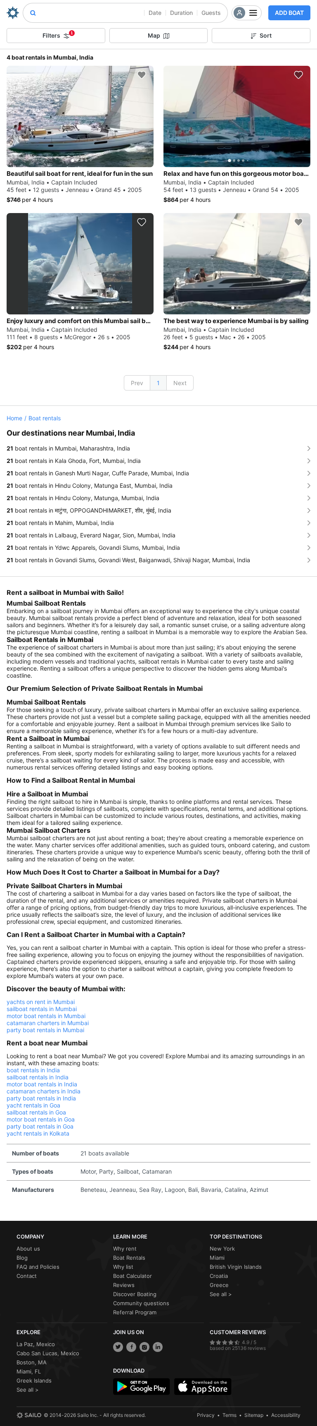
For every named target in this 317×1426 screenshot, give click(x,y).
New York (222, 1248)
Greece (219, 1285)
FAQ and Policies (38, 1266)
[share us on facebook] (131, 1347)
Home (14, 418)
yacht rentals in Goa (33, 1105)
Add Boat (289, 12)
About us (28, 1248)
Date (155, 12)
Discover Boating (134, 1294)
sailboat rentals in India (38, 1077)
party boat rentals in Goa (40, 1126)
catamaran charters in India (43, 1091)
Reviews (124, 1285)
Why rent (125, 1248)
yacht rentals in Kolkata (38, 1133)
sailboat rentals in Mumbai (42, 1008)
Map (154, 35)
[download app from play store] (141, 1386)
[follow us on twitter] (118, 1347)
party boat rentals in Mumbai (45, 1029)
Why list (123, 1266)
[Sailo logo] (29, 1415)
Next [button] (180, 382)
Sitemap (253, 1415)
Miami (217, 1257)
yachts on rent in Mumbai (41, 1001)
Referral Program (134, 1312)
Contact (27, 1276)
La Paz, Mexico (36, 1344)
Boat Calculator (132, 1276)
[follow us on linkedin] (158, 1347)
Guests (211, 12)
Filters (58, 35)
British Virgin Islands (236, 1266)
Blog (22, 1257)
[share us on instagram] (144, 1347)
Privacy (206, 1415)
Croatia (219, 1276)
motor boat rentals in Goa (41, 1119)
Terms (229, 1415)
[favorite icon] (141, 75)
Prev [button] (137, 382)
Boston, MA (32, 1362)
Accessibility (285, 1415)
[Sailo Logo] (13, 13)
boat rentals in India (33, 1070)
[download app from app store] (202, 1386)
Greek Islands (34, 1380)
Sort (266, 35)
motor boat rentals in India (42, 1084)
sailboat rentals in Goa (36, 1112)
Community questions (141, 1303)
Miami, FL (29, 1371)
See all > (221, 1294)
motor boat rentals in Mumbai (46, 1015)
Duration (181, 12)
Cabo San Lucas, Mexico (48, 1353)
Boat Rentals (129, 1257)
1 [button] (158, 382)
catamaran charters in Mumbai (48, 1022)
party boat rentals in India (41, 1098)
